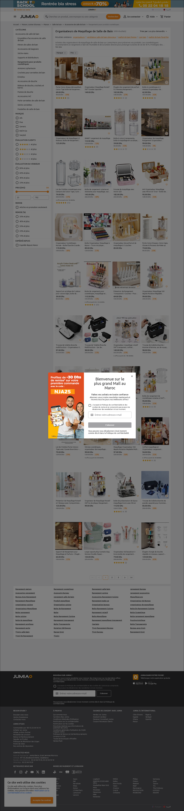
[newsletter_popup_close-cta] (132, 376)
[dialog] (92, 405)
